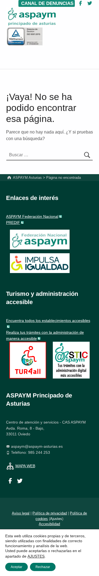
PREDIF (13, 222)
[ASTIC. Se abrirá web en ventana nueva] (71, 360)
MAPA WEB (25, 466)
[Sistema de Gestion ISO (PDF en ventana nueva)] (25, 36)
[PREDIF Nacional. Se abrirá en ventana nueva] (40, 263)
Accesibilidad (49, 524)
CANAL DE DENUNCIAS (46, 3)
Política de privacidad (49, 513)
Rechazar (42, 567)
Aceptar (16, 567)
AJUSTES (36, 556)
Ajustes (56, 519)
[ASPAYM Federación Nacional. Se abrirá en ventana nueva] (40, 239)
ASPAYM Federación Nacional (32, 216)
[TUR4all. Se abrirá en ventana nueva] (27, 360)
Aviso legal (20, 513)
